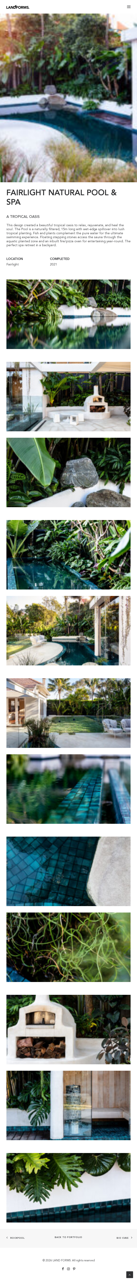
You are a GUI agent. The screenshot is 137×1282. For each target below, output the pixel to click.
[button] (129, 7)
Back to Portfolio (68, 1237)
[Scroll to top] (129, 1274)
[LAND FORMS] (17, 7)
